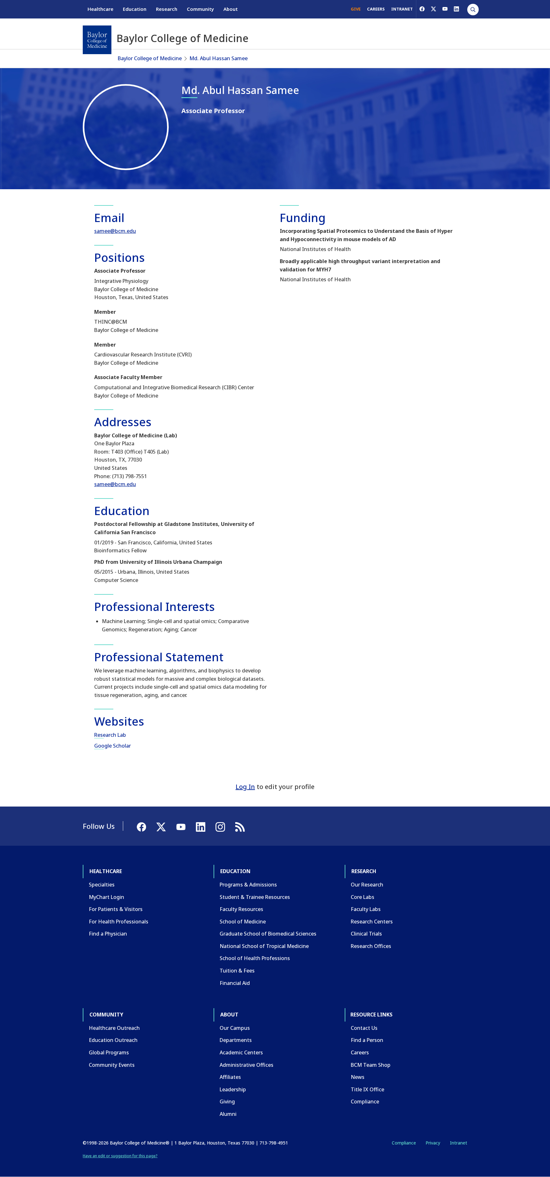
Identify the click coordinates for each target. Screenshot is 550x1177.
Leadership (233, 1089)
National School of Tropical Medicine (264, 946)
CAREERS (376, 9)
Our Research (367, 884)
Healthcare (100, 9)
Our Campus (235, 1027)
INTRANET (402, 9)
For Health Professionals (118, 921)
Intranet (458, 1143)
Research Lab (110, 734)
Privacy (433, 1143)
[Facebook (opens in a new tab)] (422, 9)
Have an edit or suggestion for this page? (120, 1156)
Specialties (102, 884)
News (357, 1076)
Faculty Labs (366, 909)
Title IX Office (367, 1089)
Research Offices (371, 946)
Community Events (112, 1064)
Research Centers (372, 921)
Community (200, 9)
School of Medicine (243, 921)
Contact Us (364, 1027)
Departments (236, 1040)
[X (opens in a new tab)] (433, 9)
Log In (245, 786)
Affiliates (230, 1076)
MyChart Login (106, 897)
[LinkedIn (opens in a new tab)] (456, 9)
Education (134, 9)
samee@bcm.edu (115, 230)
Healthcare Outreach (114, 1027)
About (230, 9)
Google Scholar (112, 745)
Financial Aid (235, 983)
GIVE (356, 9)
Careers (360, 1052)
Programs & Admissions (248, 884)
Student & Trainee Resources (255, 897)
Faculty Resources (241, 909)
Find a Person (367, 1040)
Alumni (228, 1113)
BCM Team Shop (371, 1064)
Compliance (365, 1101)
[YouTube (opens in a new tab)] (445, 9)
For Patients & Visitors (116, 909)
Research (166, 9)
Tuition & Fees (237, 970)
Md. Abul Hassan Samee (218, 58)
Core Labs (362, 897)
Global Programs (109, 1052)
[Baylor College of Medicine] (97, 39)
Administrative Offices (246, 1064)
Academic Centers (241, 1052)
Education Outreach (113, 1040)
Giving (227, 1101)
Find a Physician (108, 933)
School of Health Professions (255, 958)
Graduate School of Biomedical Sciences (268, 933)
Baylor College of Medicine (150, 58)
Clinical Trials (366, 933)
